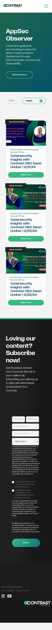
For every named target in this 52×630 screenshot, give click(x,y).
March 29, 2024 (15, 185)
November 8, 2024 (16, 122)
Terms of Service (22, 590)
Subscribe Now (19, 75)
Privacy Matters (8, 590)
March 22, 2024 (15, 249)
